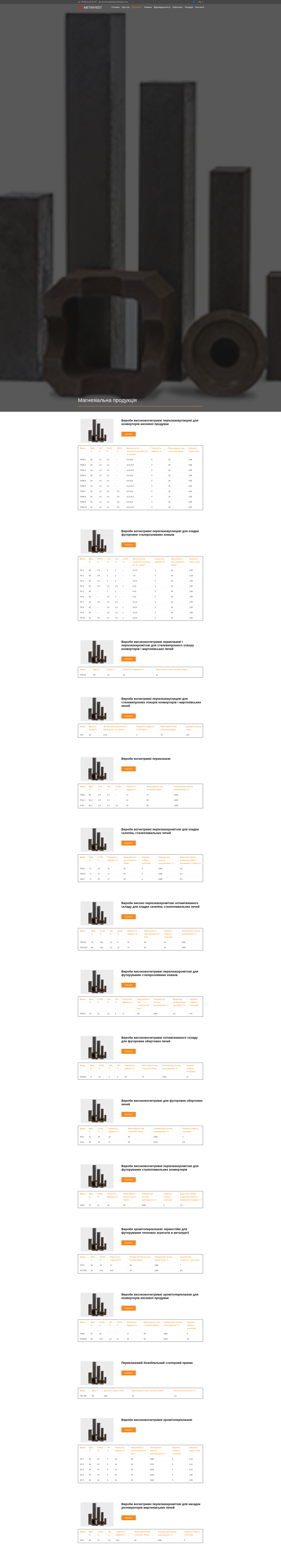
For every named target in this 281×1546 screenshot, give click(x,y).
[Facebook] (194, 2)
